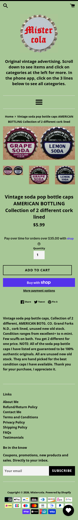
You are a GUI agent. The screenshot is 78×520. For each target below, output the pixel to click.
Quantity (39, 248)
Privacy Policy (14, 422)
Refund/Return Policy (20, 407)
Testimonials (13, 437)
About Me (10, 402)
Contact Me (12, 412)
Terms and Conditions (20, 417)
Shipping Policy (15, 427)
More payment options (39, 290)
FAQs (7, 432)
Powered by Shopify (58, 492)
